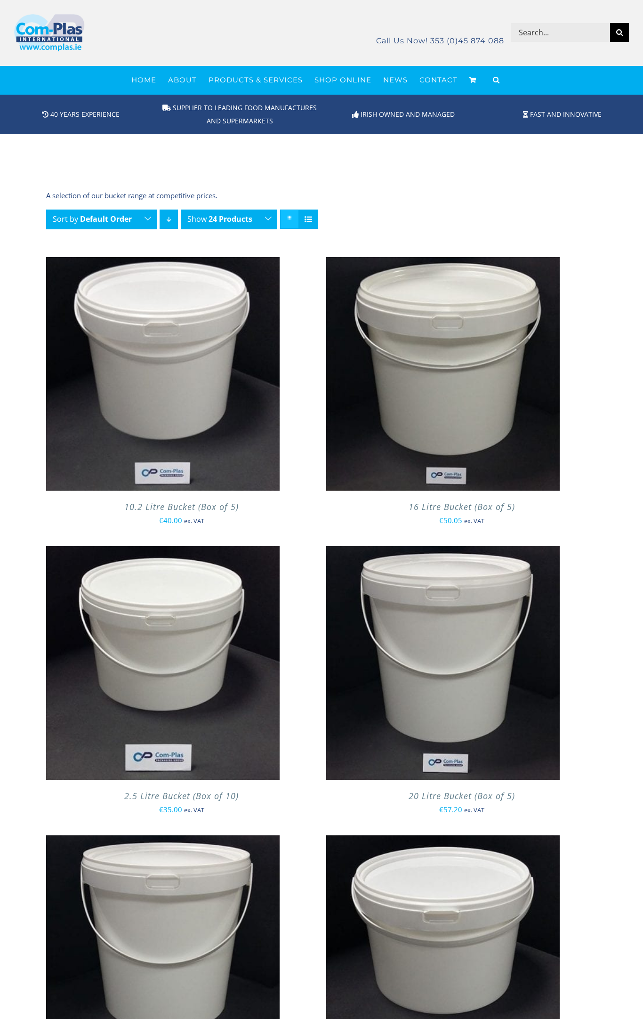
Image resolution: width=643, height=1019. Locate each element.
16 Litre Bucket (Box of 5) (462, 506)
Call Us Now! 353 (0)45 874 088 (440, 40)
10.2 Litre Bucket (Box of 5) (181, 506)
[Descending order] (169, 219)
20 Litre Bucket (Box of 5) (462, 795)
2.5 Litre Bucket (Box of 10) (181, 795)
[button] (496, 80)
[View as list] (308, 219)
